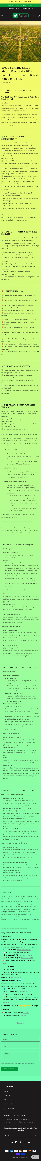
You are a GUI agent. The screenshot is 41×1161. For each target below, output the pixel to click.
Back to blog (22, 1023)
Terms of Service (9, 1108)
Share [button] (5, 87)
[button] (2, 15)
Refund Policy (8, 1100)
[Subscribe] (35, 1135)
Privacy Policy (8, 1095)
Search (6, 1091)
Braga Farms (18, 1157)
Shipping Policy (8, 1104)
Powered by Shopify (25, 1157)
